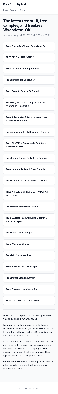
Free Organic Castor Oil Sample (23, 91)
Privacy (23, 10)
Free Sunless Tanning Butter (20, 79)
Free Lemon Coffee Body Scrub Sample (26, 158)
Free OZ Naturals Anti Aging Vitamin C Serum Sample (26, 220)
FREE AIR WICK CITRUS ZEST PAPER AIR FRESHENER (27, 193)
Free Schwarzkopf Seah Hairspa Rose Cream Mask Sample (26, 119)
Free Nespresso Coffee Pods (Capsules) (26, 180)
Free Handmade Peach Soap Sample (25, 169)
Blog (5, 10)
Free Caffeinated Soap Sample (22, 68)
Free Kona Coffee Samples (19, 232)
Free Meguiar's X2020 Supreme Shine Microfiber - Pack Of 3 (25, 104)
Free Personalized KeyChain (20, 277)
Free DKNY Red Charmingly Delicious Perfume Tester (26, 145)
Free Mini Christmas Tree (19, 255)
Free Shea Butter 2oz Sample (21, 266)
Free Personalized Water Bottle (22, 206)
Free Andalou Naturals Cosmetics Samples (27, 132)
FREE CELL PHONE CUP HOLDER (23, 300)
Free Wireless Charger (18, 244)
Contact (14, 10)
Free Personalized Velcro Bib (21, 289)
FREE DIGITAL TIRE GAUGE (20, 57)
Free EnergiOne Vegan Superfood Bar (26, 46)
